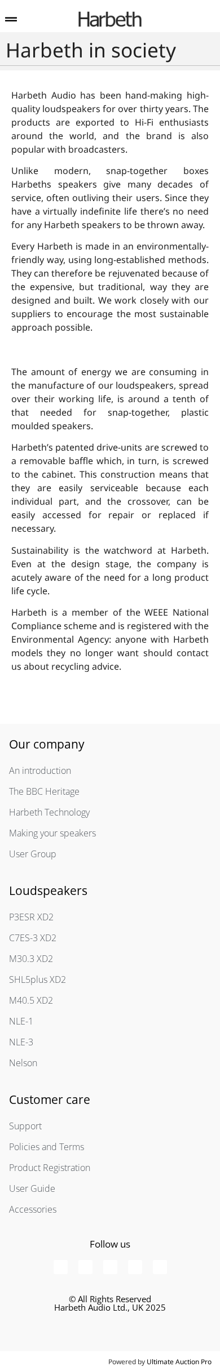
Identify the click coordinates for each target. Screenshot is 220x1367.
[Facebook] (61, 1267)
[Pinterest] (110, 1267)
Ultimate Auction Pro (179, 1361)
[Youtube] (85, 1267)
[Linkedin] (160, 1267)
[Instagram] (135, 1267)
